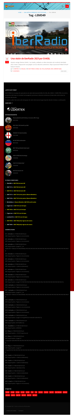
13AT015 (40, 392)
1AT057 (7, 392)
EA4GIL (37, 69)
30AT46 (12, 395)
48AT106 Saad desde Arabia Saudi (21, 148)
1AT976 (27, 392)
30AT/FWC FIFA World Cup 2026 (20, 125)
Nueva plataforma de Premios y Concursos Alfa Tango (26, 118)
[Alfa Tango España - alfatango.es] (9, 6)
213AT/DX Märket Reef (18, 163)
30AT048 (7, 395)
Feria (43, 69)
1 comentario (15, 71)
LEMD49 (56, 69)
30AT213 (29, 395)
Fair (41, 69)
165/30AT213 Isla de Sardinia (20, 133)
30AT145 (23, 395)
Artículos (23, 69)
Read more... (64, 71)
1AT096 (12, 392)
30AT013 (9, 191)
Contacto (21, 410)
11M (36, 392)
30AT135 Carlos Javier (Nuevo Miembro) (25, 194)
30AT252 (16, 69)
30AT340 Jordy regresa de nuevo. (23, 221)
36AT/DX (35, 395)
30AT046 (9, 209)
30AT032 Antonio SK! (18, 170)
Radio (60, 69)
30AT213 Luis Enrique (20, 206)
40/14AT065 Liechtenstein (19, 140)
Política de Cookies (11, 410)
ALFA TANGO (31, 69)
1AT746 (22, 392)
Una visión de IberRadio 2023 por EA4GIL (30, 58)
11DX (32, 392)
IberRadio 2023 (49, 69)
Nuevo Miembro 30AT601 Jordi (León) (25, 202)
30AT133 (18, 395)
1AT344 (17, 392)
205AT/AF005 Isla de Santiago (20, 155)
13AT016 (46, 392)
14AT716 (51, 392)
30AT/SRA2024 (58, 392)
